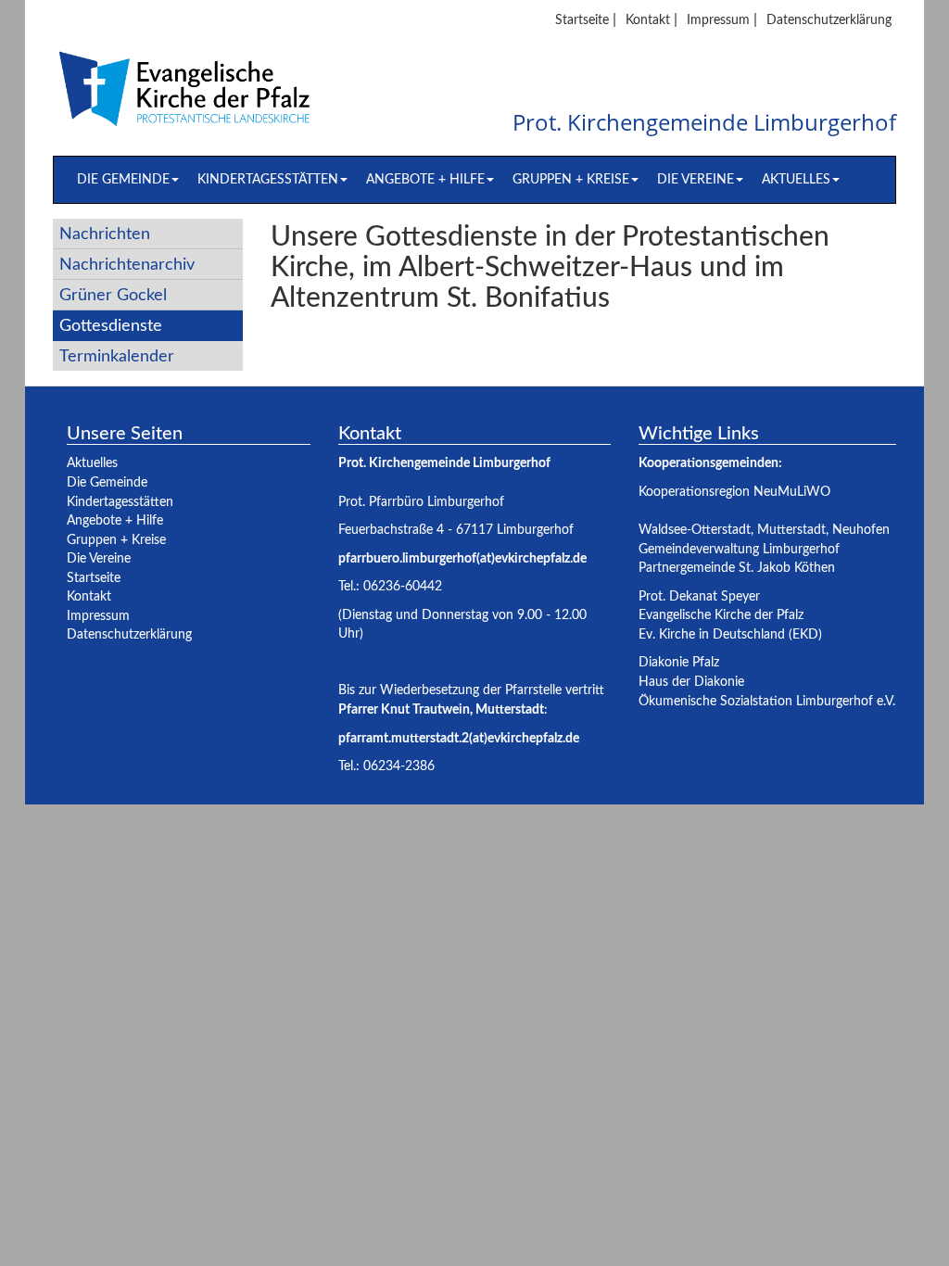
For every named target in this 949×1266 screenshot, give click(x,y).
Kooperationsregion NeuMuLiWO (734, 492)
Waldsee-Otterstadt (695, 530)
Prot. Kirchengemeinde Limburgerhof (704, 123)
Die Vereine (695, 179)
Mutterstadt (791, 530)
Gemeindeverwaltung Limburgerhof (739, 549)
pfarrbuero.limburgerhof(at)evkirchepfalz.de (462, 558)
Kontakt (648, 20)
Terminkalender (116, 356)
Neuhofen (861, 530)
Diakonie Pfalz (679, 662)
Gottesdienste (110, 326)
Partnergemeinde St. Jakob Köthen (737, 568)
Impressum (718, 20)
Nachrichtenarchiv (127, 264)
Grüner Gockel (113, 295)
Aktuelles (796, 179)
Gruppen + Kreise (570, 179)
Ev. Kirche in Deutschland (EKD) (730, 634)
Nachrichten (104, 234)
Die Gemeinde (123, 179)
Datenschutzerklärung (829, 20)
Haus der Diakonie (691, 682)
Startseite (582, 20)
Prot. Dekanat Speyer (699, 596)
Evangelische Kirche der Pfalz (721, 615)
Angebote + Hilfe (425, 179)
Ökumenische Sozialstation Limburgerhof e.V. (767, 701)
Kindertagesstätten (267, 179)
